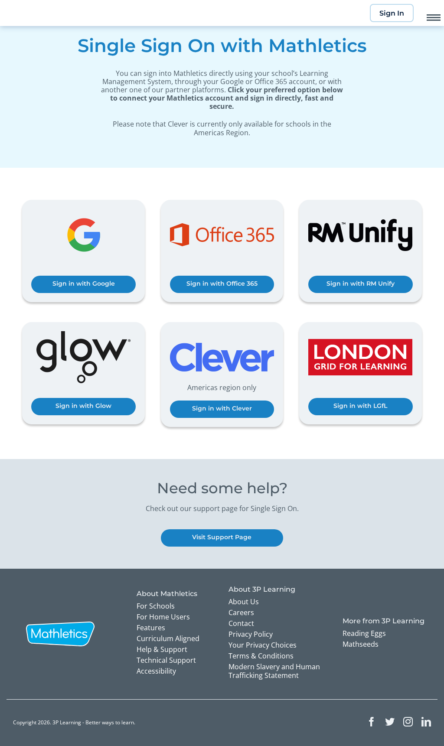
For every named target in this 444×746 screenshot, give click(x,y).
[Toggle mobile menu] (434, 17)
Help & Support (162, 649)
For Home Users (163, 616)
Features (151, 627)
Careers (241, 612)
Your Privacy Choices (263, 645)
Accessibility (156, 671)
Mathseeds (361, 644)
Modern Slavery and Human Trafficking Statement (274, 671)
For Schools (156, 606)
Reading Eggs (364, 633)
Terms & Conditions (261, 656)
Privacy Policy (251, 634)
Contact (241, 623)
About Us (244, 601)
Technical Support (166, 660)
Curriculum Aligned (168, 638)
